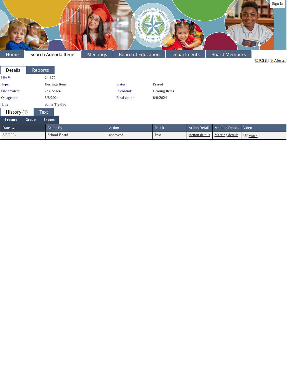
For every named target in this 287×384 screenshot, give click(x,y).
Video (253, 136)
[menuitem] (11, 120)
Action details (199, 135)
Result (159, 127)
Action (114, 127)
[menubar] (29, 120)
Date (6, 127)
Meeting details (226, 135)
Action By (55, 127)
